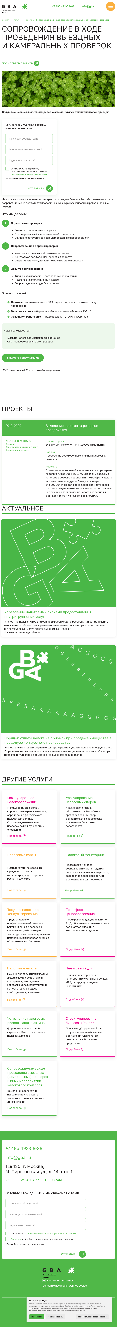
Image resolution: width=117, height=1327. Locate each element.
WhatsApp (30, 1180)
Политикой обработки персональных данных (51, 1233)
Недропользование (102, 1281)
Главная (5, 20)
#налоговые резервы (17, 450)
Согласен (16, 1239)
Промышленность (101, 1286)
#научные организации (18, 440)
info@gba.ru (89, 6)
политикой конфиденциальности (29, 174)
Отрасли (97, 1269)
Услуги (17, 20)
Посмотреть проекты (17, 63)
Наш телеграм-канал (60, 1280)
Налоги (28, 20)
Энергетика (97, 1276)
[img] (110, 6)
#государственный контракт (21, 447)
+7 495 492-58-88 (63, 6)
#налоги (10, 444)
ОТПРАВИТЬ (36, 188)
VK (7, 1180)
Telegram (53, 1180)
